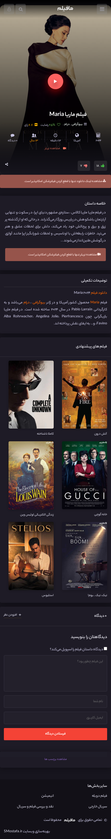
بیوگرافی (77, 124)
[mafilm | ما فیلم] (65, 9)
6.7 (31, 125)
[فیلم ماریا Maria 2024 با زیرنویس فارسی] (54, 57)
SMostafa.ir (13, 832)
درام (67, 124)
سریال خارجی (98, 807)
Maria (94, 303)
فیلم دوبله (99, 796)
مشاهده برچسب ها (55, 759)
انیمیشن (47, 796)
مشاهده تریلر (52, 148)
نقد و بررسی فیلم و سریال (35, 807)
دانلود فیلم (99, 293)
